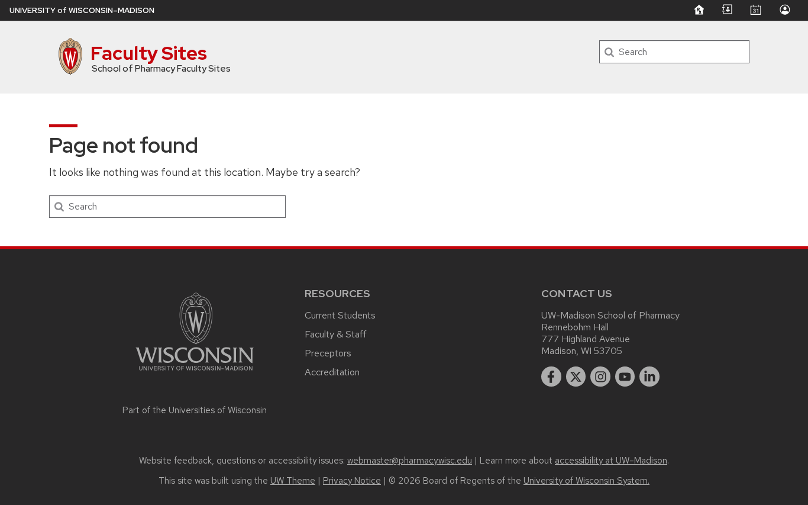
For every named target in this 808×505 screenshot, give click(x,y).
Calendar (755, 9)
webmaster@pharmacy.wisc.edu (409, 461)
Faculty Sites (149, 53)
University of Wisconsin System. (586, 481)
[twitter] (576, 376)
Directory (727, 9)
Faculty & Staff (336, 334)
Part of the (194, 410)
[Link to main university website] (194, 372)
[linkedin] (649, 376)
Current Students (340, 315)
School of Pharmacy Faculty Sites (161, 69)
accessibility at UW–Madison (611, 461)
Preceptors (328, 353)
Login (784, 9)
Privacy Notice (352, 481)
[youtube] (625, 376)
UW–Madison (81, 10)
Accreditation (332, 372)
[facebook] (551, 376)
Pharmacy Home (698, 9)
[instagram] (600, 376)
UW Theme (292, 481)
